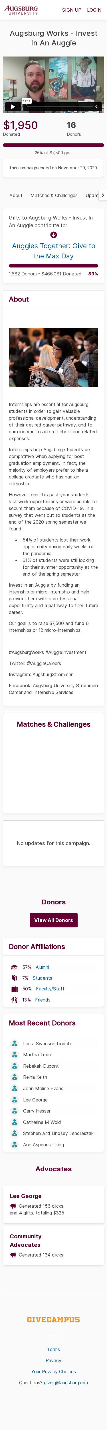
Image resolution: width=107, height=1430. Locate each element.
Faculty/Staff (50, 989)
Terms (53, 1349)
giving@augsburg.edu (66, 1382)
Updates (95, 195)
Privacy (53, 1360)
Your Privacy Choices (53, 1371)
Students (42, 978)
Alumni (42, 967)
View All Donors (53, 920)
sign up (71, 10)
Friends (43, 1000)
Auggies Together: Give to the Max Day (53, 251)
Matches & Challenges (54, 195)
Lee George (26, 1196)
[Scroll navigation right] (102, 195)
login (94, 10)
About (16, 195)
